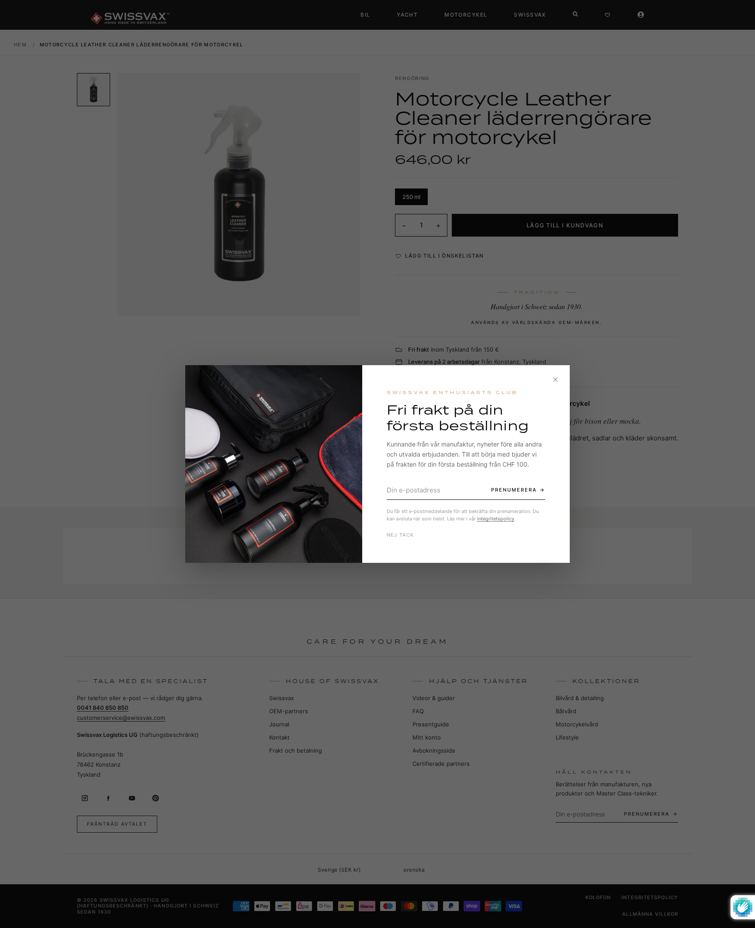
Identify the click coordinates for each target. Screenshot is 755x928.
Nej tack (400, 535)
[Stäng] (555, 379)
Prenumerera (514, 490)
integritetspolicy (495, 519)
